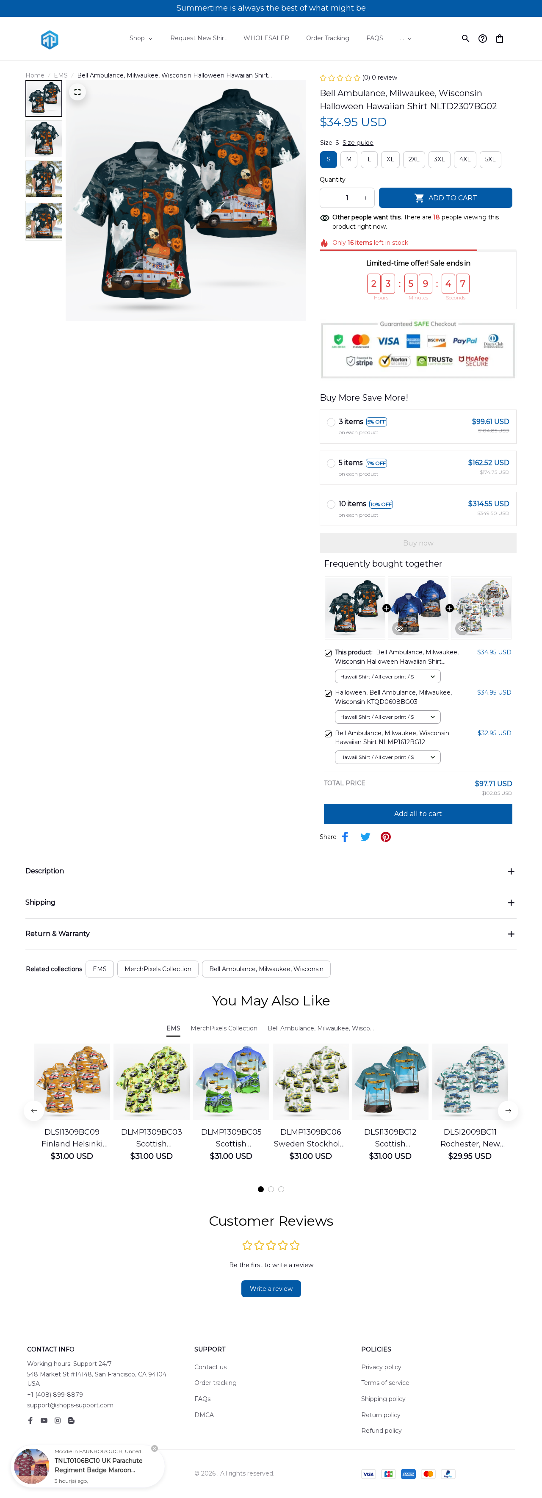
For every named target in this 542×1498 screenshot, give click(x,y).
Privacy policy (381, 1367)
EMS (61, 75)
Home (34, 75)
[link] (32, 1466)
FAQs (202, 1399)
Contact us (210, 1367)
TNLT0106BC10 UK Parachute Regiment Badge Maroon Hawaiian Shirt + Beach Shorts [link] (99, 1470)
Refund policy (381, 1430)
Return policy (381, 1415)
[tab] (260, 1189)
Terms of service (385, 1383)
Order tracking (215, 1383)
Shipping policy (383, 1399)
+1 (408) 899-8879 (55, 1394)
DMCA (204, 1415)
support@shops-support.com (70, 1405)
